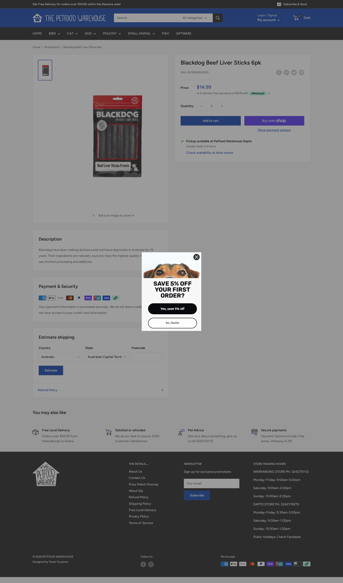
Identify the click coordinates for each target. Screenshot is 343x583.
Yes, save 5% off (172, 309)
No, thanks (172, 323)
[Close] (196, 257)
